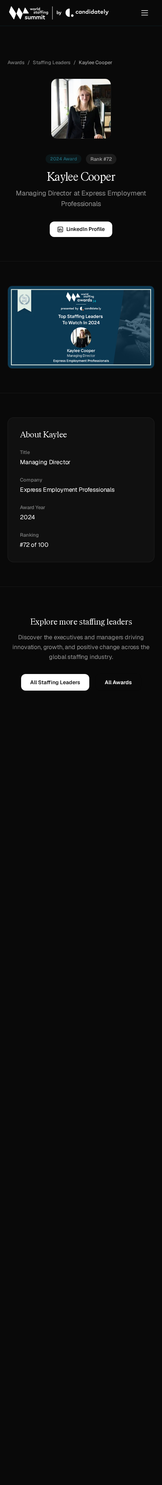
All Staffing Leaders (55, 682)
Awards (16, 62)
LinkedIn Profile (85, 229)
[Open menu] (144, 13)
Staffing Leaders (51, 62)
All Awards (118, 682)
